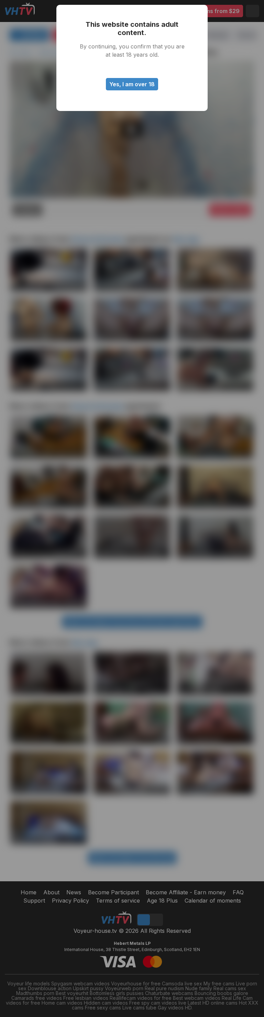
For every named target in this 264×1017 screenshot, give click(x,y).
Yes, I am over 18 (132, 84)
